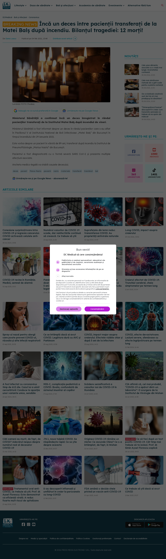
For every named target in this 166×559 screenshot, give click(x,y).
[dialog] (83, 279)
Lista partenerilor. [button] (102, 289)
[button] (83, 276)
